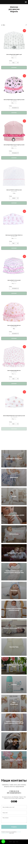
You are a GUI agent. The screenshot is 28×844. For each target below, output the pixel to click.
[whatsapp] (12, 801)
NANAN (14, 496)
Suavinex (14, 684)
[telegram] (16, 801)
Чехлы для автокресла (14, 741)
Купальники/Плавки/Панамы (14, 760)
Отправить (14, 826)
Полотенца (14, 590)
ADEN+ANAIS (14, 477)
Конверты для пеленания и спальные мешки (14, 609)
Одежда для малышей (14, 553)
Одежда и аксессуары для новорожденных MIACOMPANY (14, 722)
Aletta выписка (14, 534)
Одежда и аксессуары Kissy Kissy (14, 628)
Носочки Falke (14, 647)
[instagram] (14, 801)
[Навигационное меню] (26, 2)
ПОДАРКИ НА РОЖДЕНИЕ (14, 458)
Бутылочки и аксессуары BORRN (14, 515)
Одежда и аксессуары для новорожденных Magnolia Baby (14, 571)
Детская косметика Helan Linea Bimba (14, 665)
